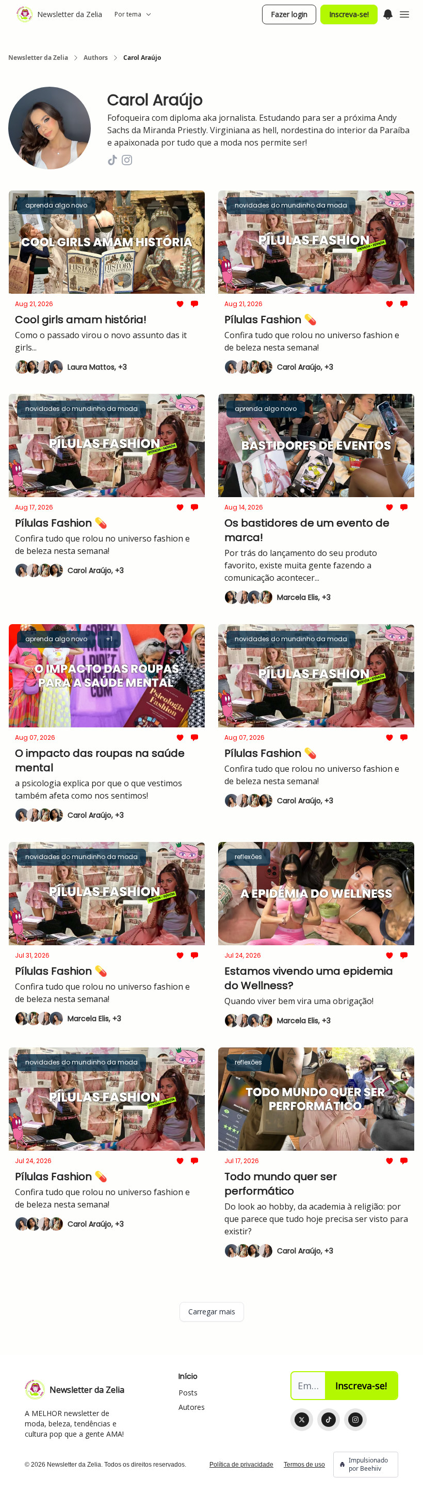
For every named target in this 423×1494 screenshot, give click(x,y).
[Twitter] (301, 1419)
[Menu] (388, 13)
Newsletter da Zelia (38, 58)
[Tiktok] (328, 1419)
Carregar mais (211, 1311)
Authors (96, 58)
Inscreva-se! (349, 14)
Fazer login (289, 14)
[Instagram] (355, 1419)
